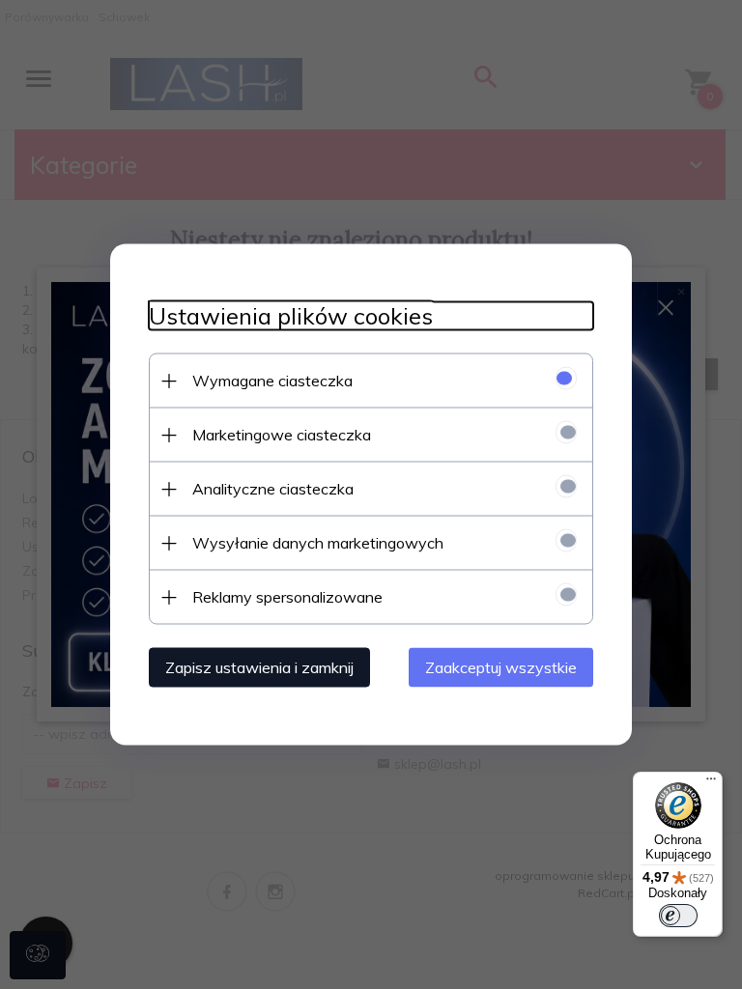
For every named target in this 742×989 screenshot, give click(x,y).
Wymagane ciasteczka (272, 380)
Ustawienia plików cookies (291, 316)
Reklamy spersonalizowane (287, 597)
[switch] (678, 915)
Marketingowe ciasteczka (281, 434)
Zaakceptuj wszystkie (501, 667)
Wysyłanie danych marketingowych (317, 542)
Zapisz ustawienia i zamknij (259, 667)
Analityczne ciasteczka (273, 488)
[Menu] (711, 783)
